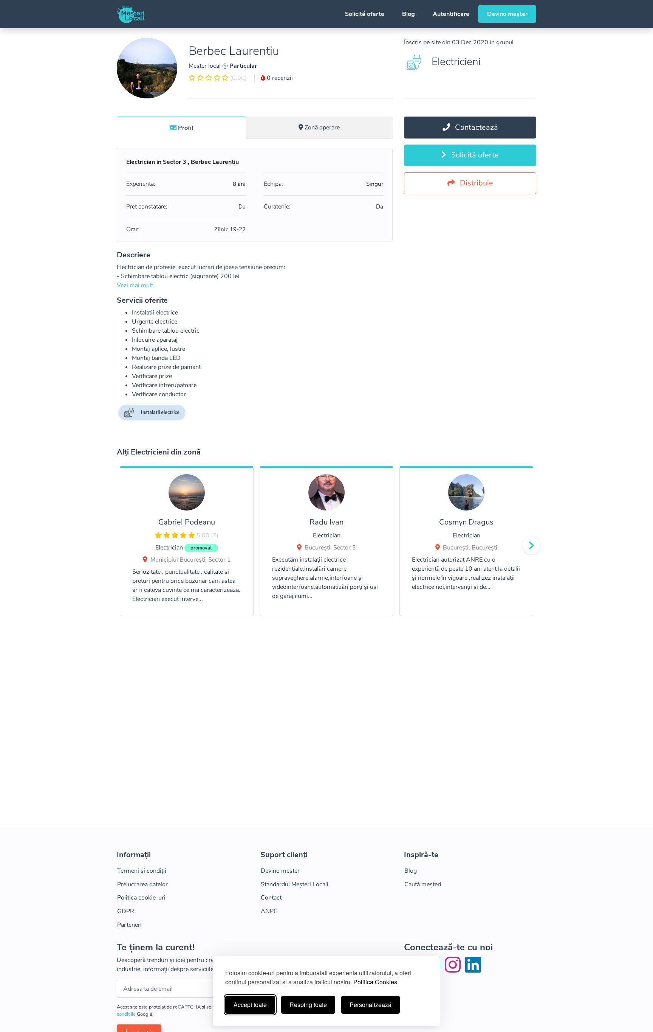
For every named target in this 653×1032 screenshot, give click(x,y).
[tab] (181, 128)
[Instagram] (454, 969)
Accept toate (250, 1004)
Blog (408, 14)
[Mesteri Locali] (130, 14)
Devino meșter (507, 14)
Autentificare (451, 14)
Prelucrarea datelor (142, 884)
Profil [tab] (185, 128)
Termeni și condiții (141, 871)
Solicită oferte (364, 14)
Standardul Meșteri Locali (294, 884)
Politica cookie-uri (141, 897)
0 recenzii (279, 78)
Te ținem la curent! (156, 947)
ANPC (269, 911)
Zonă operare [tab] (322, 127)
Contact (271, 897)
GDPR (125, 911)
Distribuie (475, 183)
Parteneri (129, 925)
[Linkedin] (473, 969)
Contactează (475, 127)
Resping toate (308, 1004)
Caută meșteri (422, 884)
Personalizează (370, 1004)
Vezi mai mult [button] (135, 285)
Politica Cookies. (376, 982)
